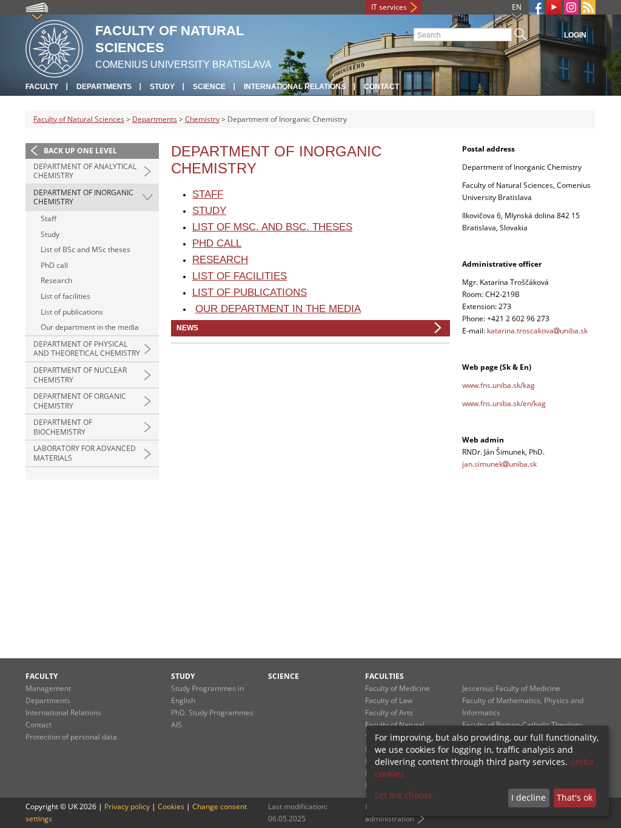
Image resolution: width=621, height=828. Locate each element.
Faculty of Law (388, 700)
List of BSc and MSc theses (85, 249)
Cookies (171, 806)
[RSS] (588, 7)
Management (48, 688)
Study (162, 86)
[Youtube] (553, 7)
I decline (528, 797)
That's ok (574, 797)
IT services (389, 7)
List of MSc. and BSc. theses (272, 227)
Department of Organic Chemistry (79, 401)
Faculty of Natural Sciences (78, 119)
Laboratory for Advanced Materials (84, 453)
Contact (381, 86)
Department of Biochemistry (62, 427)
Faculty (41, 86)
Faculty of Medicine (397, 688)
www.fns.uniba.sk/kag (498, 385)
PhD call (54, 265)
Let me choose (404, 795)
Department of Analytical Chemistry (84, 171)
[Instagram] (571, 7)
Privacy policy (127, 806)
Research (56, 280)
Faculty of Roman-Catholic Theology (522, 724)
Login (575, 35)
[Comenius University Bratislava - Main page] (54, 47)
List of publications (72, 312)
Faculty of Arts (389, 712)
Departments (104, 86)
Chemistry (202, 119)
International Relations (295, 86)
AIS (176, 724)
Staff (48, 218)
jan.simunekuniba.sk (499, 464)
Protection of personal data (71, 737)
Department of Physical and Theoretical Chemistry (86, 349)
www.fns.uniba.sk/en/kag (504, 403)
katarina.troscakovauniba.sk (537, 331)
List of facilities (65, 296)
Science (209, 86)
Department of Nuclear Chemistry (80, 375)
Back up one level (80, 150)
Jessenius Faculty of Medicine (511, 688)
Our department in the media (90, 327)
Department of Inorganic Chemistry (83, 197)
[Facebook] (536, 7)
